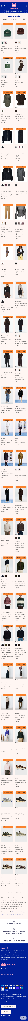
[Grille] (24, 19)
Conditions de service (21, 996)
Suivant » (19, 892)
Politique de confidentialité (7, 996)
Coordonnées (16, 998)
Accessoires (19, 914)
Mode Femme (16, 912)
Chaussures (10, 914)
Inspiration (12, 1001)
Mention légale (4, 1001)
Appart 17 (7, 1015)
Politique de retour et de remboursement (11, 994)
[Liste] (26, 19)
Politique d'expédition (6, 998)
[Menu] (1, 6)
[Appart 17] (14, 6)
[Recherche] (5, 6)
